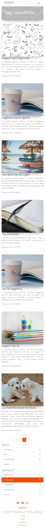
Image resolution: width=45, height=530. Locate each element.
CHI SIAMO (22, 516)
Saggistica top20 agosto (16, 117)
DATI (11, 76)
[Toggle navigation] (38, 3)
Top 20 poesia (10, 234)
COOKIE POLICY (22, 522)
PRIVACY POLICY (22, 525)
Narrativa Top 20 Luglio (16, 174)
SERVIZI (22, 519)
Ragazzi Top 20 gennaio (16, 58)
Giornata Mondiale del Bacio (19, 407)
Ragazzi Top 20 (10, 345)
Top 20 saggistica (12, 288)
